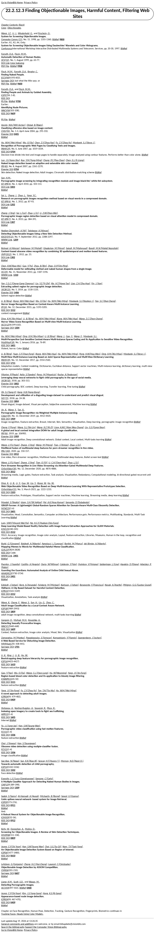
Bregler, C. (33, 72)
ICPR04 (4, 697)
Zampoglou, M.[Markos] (13, 638)
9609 (12, 113)
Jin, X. (4, 410)
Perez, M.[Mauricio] (46, 375)
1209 (15, 240)
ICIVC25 (5, 529)
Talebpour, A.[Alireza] (38, 231)
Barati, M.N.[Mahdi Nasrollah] (103, 248)
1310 (15, 275)
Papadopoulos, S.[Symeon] (39, 638)
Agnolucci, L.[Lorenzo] (52, 544)
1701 (17, 647)
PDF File (5, 66)
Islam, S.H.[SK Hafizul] (31, 502)
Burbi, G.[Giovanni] (10, 544)
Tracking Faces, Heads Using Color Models (22, 914)
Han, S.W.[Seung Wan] (33, 847)
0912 (12, 820)
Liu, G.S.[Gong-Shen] (95, 427)
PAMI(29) (5, 149)
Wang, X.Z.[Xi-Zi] (45, 427)
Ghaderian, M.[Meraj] (54, 248)
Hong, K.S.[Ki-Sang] (52, 893)
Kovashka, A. (34, 620)
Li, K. (3, 655)
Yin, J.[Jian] (96, 283)
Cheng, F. (15, 603)
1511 (12, 682)
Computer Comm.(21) (11, 39)
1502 (12, 770)
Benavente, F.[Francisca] (92, 585)
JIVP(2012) (6, 254)
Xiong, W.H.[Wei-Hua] (23, 301)
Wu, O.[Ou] (28, 143)
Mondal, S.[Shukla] (10, 502)
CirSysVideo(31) (8, 489)
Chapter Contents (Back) (13, 25)
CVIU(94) (5, 131)
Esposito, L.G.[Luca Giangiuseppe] (17, 779)
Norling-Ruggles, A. (24, 708)
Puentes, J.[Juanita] (10, 564)
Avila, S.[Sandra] (28, 375)
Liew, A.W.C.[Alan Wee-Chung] (69, 427)
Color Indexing (17, 63)
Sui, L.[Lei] (21, 213)
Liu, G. (42, 603)
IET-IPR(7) (6, 219)
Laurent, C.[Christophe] (59, 864)
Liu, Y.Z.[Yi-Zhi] (42, 283)
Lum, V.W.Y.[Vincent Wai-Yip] (15, 523)
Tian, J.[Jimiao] (61, 445)
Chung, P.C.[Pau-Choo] (54, 160)
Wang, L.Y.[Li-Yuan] (10, 445)
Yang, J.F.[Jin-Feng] (77, 673)
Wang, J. (61, 336)
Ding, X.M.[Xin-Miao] (11, 319)
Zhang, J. (12, 195)
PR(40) (4, 166)
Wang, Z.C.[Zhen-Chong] (91, 319)
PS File (4, 101)
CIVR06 (4, 870)
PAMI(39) (5, 360)
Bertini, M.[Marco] (73, 544)
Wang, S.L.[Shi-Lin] (26, 427)
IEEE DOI (5, 98)
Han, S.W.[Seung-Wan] (29, 726)
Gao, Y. (69, 336)
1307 (12, 222)
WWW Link (6, 240)
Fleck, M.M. (20, 54)
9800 (61, 39)
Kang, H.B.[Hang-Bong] (28, 392)
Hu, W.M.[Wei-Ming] (11, 143)
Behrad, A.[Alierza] (10, 248)
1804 (16, 401)
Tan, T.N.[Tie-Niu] (46, 691)
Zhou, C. (50, 603)
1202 (12, 205)
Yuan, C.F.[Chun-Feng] (23, 354)
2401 (15, 556)
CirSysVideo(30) (8, 469)
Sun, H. (34, 603)
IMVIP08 (5, 835)
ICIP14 (4, 767)
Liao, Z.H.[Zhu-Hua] (80, 283)
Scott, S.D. (18, 882)
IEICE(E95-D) (7, 237)
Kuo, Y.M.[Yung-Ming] (31, 160)
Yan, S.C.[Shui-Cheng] (105, 301)
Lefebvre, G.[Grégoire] (12, 864)
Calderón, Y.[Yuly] (68, 564)
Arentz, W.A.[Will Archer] (13, 125)
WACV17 (5, 626)
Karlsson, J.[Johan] (70, 585)
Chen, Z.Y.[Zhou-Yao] (44, 143)
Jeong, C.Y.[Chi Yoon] (11, 847)
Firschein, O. (44, 33)
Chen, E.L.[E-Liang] (75, 160)
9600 (19, 84)
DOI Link (5, 63)
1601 (12, 345)
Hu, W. (51, 483)
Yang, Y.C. (31, 195)
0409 (12, 700)
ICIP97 (4, 95)
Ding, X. (5, 483)
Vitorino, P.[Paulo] (10, 375)
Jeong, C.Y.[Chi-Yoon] (11, 893)
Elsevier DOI (7, 134)
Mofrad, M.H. (20, 620)
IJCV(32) (5, 60)
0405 (16, 134)
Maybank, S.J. (90, 336)
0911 (12, 805)
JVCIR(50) (5, 381)
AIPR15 (4, 714)
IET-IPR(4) (6, 184)
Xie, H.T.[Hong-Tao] (60, 283)
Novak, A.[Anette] (113, 585)
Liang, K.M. (6, 882)
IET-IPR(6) (6, 202)
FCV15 (4, 732)
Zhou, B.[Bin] (40, 266)
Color (3, 28)
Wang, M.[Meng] (44, 445)
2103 (12, 492)
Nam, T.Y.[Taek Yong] (73, 847)
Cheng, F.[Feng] (8, 427)
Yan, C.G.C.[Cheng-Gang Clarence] (17, 283)
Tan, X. (21, 410)
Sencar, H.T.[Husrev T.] (49, 761)
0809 (12, 838)
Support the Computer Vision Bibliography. (46, 927)
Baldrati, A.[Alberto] (31, 544)
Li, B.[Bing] (6, 301)
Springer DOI (7, 81)
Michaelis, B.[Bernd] (50, 796)
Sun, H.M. (6, 178)
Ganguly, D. (6, 620)
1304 (17, 328)
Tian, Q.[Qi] (41, 463)
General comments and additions (17, 924)
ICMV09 (5, 817)
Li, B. (12, 483)
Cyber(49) (6, 416)
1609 (12, 629)
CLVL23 (4, 550)
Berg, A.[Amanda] (28, 585)
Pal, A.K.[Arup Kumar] (53, 502)
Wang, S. (25, 603)
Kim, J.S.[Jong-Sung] (32, 893)
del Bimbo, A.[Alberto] (95, 544)
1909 (12, 419)
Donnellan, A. (17, 829)
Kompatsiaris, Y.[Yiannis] (65, 638)
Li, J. (14, 33)
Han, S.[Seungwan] (26, 743)
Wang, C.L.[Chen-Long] (37, 673)
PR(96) (4, 433)
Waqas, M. (34, 882)
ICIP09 (4, 802)
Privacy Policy (30, 3)
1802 (16, 384)
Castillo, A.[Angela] (30, 564)
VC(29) (4, 272)
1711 (12, 363)
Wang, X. (5, 603)
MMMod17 (6, 644)
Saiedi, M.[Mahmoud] (76, 248)
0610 (12, 856)
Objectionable (14, 28)
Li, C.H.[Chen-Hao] (57, 463)
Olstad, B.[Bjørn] (35, 125)
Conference (6, 49)
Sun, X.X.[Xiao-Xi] (28, 761)
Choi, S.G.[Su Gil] (53, 847)
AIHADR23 (6, 573)
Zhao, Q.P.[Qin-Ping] (58, 266)
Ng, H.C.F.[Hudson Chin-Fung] (44, 523)
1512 (12, 310)
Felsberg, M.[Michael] (49, 585)
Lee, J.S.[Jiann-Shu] (10, 160)
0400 (29, 888)
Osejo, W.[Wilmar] (50, 564)
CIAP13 (4, 785)
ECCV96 (5, 78)
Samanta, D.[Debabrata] (77, 502)
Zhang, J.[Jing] (8, 213)
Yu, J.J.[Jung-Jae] (9, 726)
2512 (12, 532)
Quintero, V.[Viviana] (88, 564)
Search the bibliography (13, 927)
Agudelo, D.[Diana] (129, 564)
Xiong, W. (41, 483)
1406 (16, 293)
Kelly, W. (5, 829)
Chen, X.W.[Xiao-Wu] (11, 266)
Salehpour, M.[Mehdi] (31, 248)
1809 (12, 612)
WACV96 (5, 110)
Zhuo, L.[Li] (33, 213)
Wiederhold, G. (25, 33)
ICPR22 (4, 591)
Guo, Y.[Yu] (27, 266)
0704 (12, 152)
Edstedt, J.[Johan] (9, 585)
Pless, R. (51, 708)
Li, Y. (18, 483)
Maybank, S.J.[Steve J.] (84, 143)
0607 (17, 873)
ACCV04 (5, 888)
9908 (19, 66)
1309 (17, 788)
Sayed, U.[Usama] (70, 796)
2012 (16, 454)
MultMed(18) (7, 342)
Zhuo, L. (22, 195)
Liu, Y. (33, 483)
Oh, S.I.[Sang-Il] (8, 392)
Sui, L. (4, 195)
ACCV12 (5, 325)
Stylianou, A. (7, 708)
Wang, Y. (12, 410)
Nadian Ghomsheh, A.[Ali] (13, 231)
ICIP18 (4, 609)
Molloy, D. (30, 829)
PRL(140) (5, 451)
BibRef (55, 39)
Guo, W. (25, 483)
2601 (12, 511)
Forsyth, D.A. (7, 54)
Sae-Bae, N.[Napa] (10, 761)
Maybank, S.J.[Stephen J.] (81, 301)
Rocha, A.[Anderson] (67, 375)
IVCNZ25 (5, 508)
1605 (12, 717)
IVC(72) (4, 398)
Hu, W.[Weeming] (58, 673)
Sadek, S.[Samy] (9, 796)
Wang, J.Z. (6, 33)
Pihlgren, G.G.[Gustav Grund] (137, 585)
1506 (12, 735)
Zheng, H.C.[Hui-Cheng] (35, 864)
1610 (12, 664)
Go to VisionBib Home (12, 3)
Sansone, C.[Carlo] (44, 779)
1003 (12, 187)
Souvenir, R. (40, 708)
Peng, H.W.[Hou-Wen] (89, 354)
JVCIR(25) (5, 290)
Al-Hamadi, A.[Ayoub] (28, 796)
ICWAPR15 (6, 679)
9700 (18, 101)
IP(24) (4, 307)
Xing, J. (10, 655)
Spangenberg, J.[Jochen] (89, 638)
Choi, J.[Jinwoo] (8, 743)
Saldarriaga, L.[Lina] (109, 564)
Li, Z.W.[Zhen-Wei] (49, 213)
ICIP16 (4, 661)
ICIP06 (4, 853)
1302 (12, 257)
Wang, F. (78, 336)
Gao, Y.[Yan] (7, 673)
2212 (12, 594)
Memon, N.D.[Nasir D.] (72, 761)
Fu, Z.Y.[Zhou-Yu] (64, 143)
